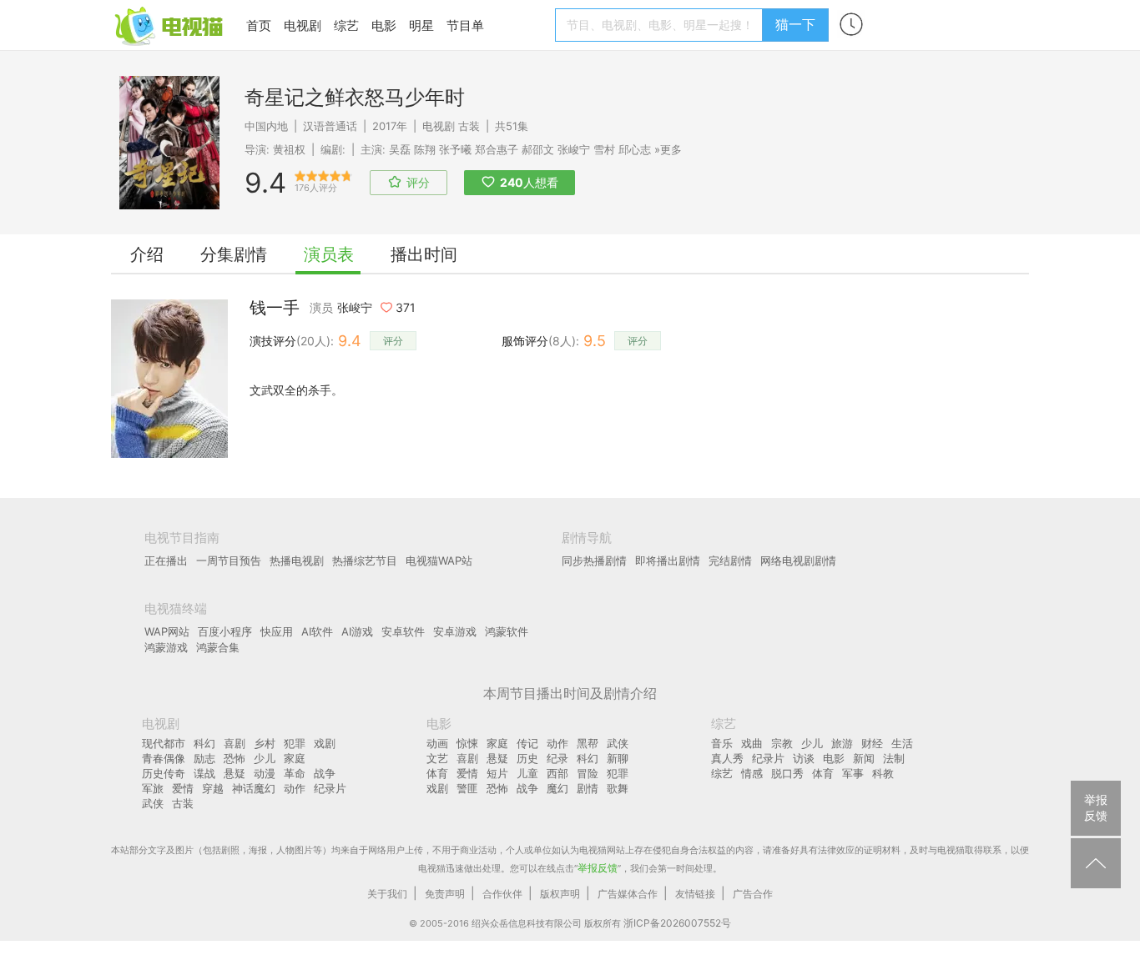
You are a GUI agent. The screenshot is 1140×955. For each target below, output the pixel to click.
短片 (497, 773)
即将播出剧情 (667, 560)
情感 (752, 773)
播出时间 (424, 254)
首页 (258, 25)
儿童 (527, 773)
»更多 (668, 149)
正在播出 (166, 560)
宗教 (782, 743)
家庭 (294, 758)
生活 (902, 743)
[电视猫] (170, 25)
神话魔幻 (253, 788)
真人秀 (727, 758)
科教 (883, 773)
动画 (437, 743)
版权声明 (560, 893)
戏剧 (324, 743)
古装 (469, 126)
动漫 (264, 773)
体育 (437, 773)
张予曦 (455, 149)
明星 (421, 25)
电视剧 (302, 25)
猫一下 (795, 24)
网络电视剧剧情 (798, 560)
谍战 (204, 773)
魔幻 (557, 788)
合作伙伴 (502, 893)
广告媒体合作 (628, 893)
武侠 (153, 803)
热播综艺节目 (364, 560)
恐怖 (234, 758)
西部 (557, 773)
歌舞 (617, 788)
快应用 (276, 631)
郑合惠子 (496, 149)
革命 (294, 773)
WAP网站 (166, 631)
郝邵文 (538, 149)
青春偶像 (163, 758)
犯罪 (294, 743)
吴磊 (400, 149)
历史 (527, 758)
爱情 (183, 788)
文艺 (437, 758)
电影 (383, 25)
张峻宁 (573, 149)
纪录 (557, 758)
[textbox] (661, 25)
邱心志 (634, 149)
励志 (204, 758)
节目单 (465, 25)
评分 (393, 340)
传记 (527, 743)
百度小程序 (225, 631)
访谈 (804, 758)
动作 (294, 788)
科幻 (204, 743)
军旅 (153, 788)
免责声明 (445, 893)
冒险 (587, 773)
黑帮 (587, 743)
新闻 (864, 758)
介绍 (147, 254)
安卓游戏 (455, 631)
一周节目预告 (228, 560)
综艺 (346, 25)
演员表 (329, 254)
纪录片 (330, 788)
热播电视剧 (297, 560)
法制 (894, 758)
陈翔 (425, 149)
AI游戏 (357, 631)
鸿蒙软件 (506, 631)
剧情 (587, 788)
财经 (872, 743)
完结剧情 (730, 560)
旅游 (842, 743)
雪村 (604, 149)
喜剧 (234, 743)
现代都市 (163, 743)
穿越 (213, 788)
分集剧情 (233, 254)
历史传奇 (163, 773)
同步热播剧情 (594, 560)
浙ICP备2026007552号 (677, 923)
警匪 (467, 788)
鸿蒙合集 (218, 647)
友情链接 (695, 893)
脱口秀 (787, 773)
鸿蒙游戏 (166, 647)
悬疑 (234, 773)
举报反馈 (598, 868)
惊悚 (467, 743)
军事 (853, 773)
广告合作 (753, 893)
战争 (324, 773)
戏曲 (752, 743)
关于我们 (387, 893)
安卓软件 (403, 631)
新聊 (617, 758)
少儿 (264, 758)
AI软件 (317, 631)
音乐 (722, 743)
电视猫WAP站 (439, 560)
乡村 (264, 743)
